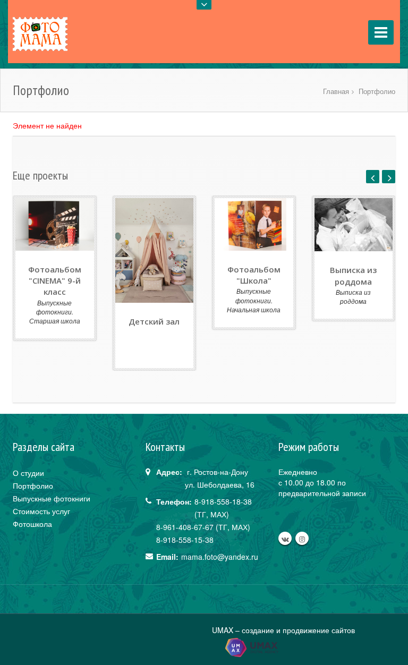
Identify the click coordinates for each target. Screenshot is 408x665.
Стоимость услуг (41, 511)
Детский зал (154, 321)
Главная (336, 91)
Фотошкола (32, 523)
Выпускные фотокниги (51, 498)
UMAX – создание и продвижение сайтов (283, 630)
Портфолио (377, 91)
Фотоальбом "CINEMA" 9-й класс (54, 280)
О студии (28, 472)
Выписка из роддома (353, 275)
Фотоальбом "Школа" (253, 275)
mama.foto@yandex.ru (219, 556)
